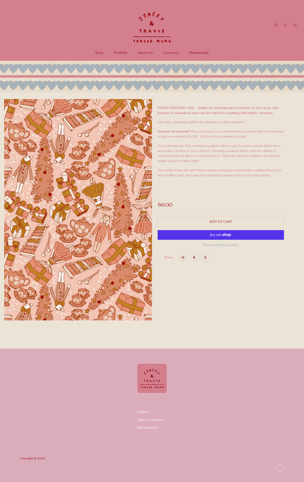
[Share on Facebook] (194, 257)
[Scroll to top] (280, 468)
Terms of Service (150, 420)
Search (142, 412)
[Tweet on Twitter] (205, 257)
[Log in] (276, 25)
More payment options (221, 245)
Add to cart (220, 222)
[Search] (285, 25)
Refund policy (148, 427)
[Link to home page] (152, 381)
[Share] (183, 257)
